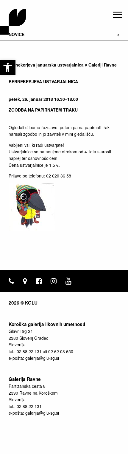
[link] (7, 67)
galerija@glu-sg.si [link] (42, 358)
